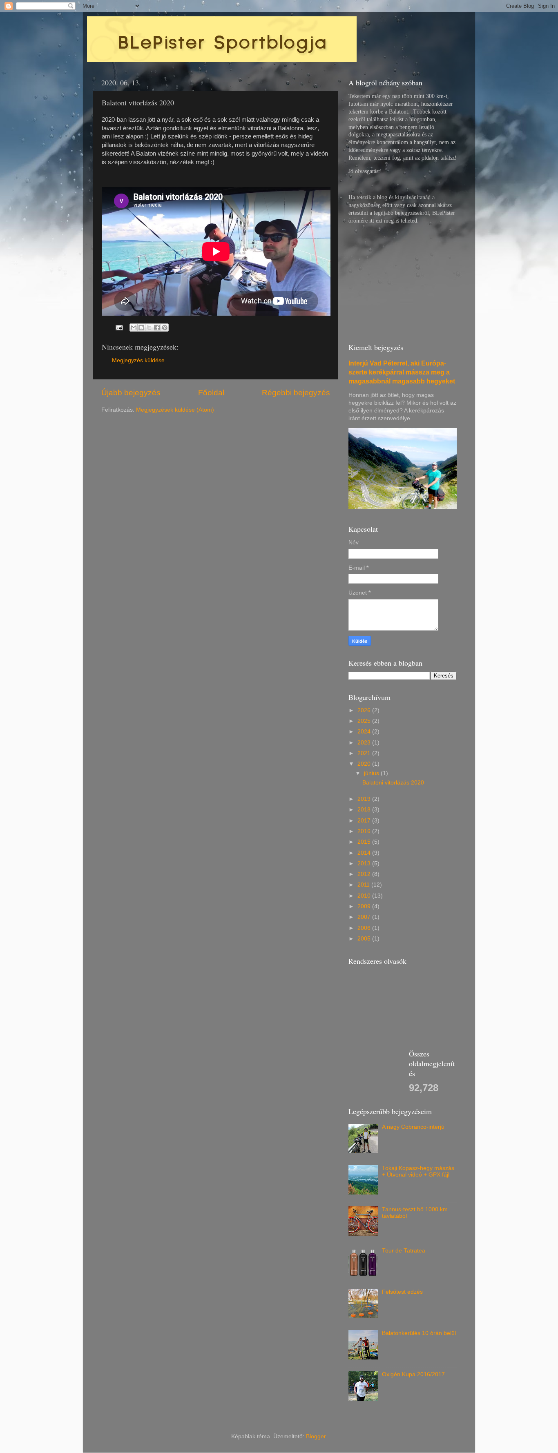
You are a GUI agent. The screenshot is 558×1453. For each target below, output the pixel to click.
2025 (364, 721)
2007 (364, 917)
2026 (364, 710)
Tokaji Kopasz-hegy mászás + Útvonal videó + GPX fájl (418, 1171)
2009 (364, 906)
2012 (364, 874)
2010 (364, 896)
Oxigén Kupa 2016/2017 (413, 1374)
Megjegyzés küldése (138, 360)
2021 (364, 753)
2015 (364, 842)
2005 (364, 939)
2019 (364, 799)
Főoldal (211, 392)
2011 (364, 885)
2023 (364, 743)
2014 (364, 853)
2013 (364, 863)
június (372, 773)
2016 (364, 831)
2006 (364, 928)
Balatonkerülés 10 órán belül (419, 1333)
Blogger (316, 1436)
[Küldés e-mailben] (133, 327)
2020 (364, 764)
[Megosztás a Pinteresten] (165, 327)
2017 (364, 821)
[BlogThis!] (141, 327)
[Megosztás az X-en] (149, 327)
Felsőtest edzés (402, 1292)
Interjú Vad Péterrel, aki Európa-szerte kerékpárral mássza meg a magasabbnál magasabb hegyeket (401, 372)
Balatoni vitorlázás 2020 (393, 783)
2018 (364, 810)
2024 (364, 732)
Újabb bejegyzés (131, 392)
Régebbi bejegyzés (296, 392)
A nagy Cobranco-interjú (413, 1127)
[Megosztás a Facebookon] (157, 327)
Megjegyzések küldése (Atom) (175, 410)
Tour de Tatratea (403, 1251)
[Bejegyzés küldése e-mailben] (119, 327)
